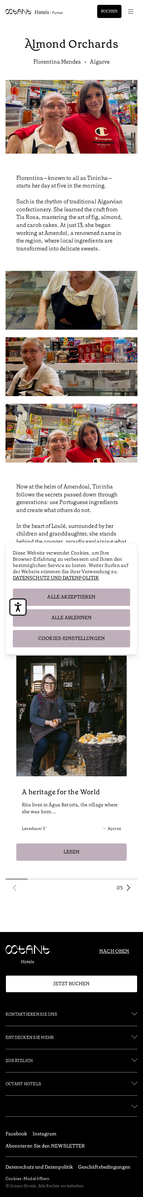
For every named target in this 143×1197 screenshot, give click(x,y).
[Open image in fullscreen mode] (71, 301)
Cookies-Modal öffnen (27, 1178)
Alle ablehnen (71, 617)
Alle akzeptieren (71, 597)
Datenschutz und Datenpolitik (56, 578)
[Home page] (31, 955)
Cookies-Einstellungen (71, 638)
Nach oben (114, 951)
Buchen (109, 11)
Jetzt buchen (71, 983)
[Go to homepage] (34, 11)
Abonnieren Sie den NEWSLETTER (45, 1146)
